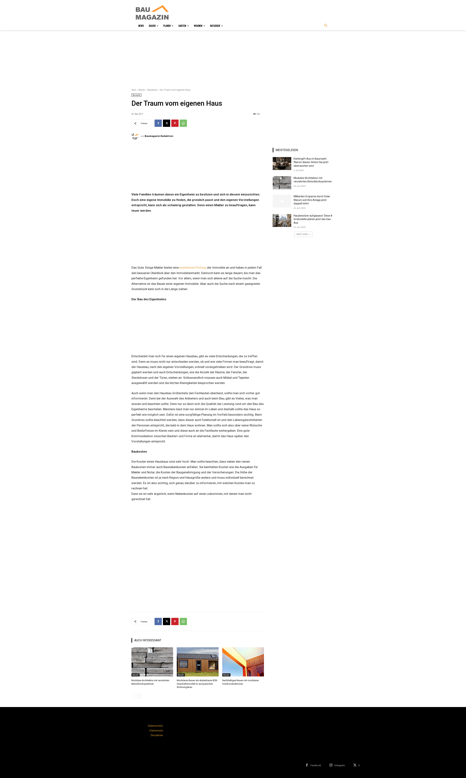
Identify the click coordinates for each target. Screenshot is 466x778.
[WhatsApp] (183, 123)
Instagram (339, 765)
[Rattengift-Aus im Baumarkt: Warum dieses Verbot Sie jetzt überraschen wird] (282, 163)
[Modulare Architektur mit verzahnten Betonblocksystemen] (152, 662)
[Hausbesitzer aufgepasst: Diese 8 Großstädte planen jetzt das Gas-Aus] (282, 220)
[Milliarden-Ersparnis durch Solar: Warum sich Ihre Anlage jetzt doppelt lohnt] (282, 201)
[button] (325, 25)
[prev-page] (133, 696)
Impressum (156, 730)
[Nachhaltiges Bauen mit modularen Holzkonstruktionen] (243, 662)
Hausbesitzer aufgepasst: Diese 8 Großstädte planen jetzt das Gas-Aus (313, 219)
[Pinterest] (175, 123)
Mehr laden (302, 234)
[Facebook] (158, 123)
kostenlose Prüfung (192, 267)
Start (133, 89)
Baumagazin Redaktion (159, 136)
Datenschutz (155, 725)
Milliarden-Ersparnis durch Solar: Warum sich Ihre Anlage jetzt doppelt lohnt (312, 200)
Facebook (315, 765)
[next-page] (139, 696)
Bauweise (152, 89)
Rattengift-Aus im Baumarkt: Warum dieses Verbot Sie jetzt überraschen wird (311, 162)
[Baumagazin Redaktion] (136, 136)
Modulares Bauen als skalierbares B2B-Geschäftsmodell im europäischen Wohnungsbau (197, 683)
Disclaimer (157, 735)
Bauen (142, 89)
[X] (166, 123)
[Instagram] (330, 765)
